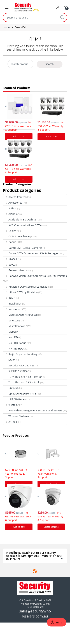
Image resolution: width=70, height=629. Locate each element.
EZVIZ (11, 264)
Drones (12, 259)
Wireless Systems (18, 416)
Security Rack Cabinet (21, 365)
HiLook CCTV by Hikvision (23, 292)
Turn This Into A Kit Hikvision (25, 376)
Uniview (13, 388)
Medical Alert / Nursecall (23, 314)
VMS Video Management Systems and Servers (35, 410)
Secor (11, 360)
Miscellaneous (16, 326)
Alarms (12, 214)
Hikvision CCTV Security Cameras (27, 286)
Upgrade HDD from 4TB (22, 393)
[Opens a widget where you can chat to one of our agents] (56, 622)
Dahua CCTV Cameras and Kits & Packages (33, 253)
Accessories (15, 202)
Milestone (14, 320)
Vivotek (12, 405)
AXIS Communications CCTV (24, 225)
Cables (12, 231)
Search (62, 17)
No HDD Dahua (17, 343)
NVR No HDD (16, 348)
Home (6, 27)
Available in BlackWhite (22, 219)
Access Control (17, 197)
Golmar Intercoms (19, 270)
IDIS (10, 297)
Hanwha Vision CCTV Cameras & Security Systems (37, 276)
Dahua (12, 242)
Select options (51, 526)
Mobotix (13, 331)
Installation (15, 303)
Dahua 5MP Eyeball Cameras (25, 247)
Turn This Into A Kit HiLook (23, 382)
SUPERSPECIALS (17, 371)
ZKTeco (12, 421)
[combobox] (30, 17)
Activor (12, 208)
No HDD (13, 337)
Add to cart (51, 136)
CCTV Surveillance (18, 236)
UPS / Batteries (17, 399)
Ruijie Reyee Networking (22, 354)
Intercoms (14, 309)
